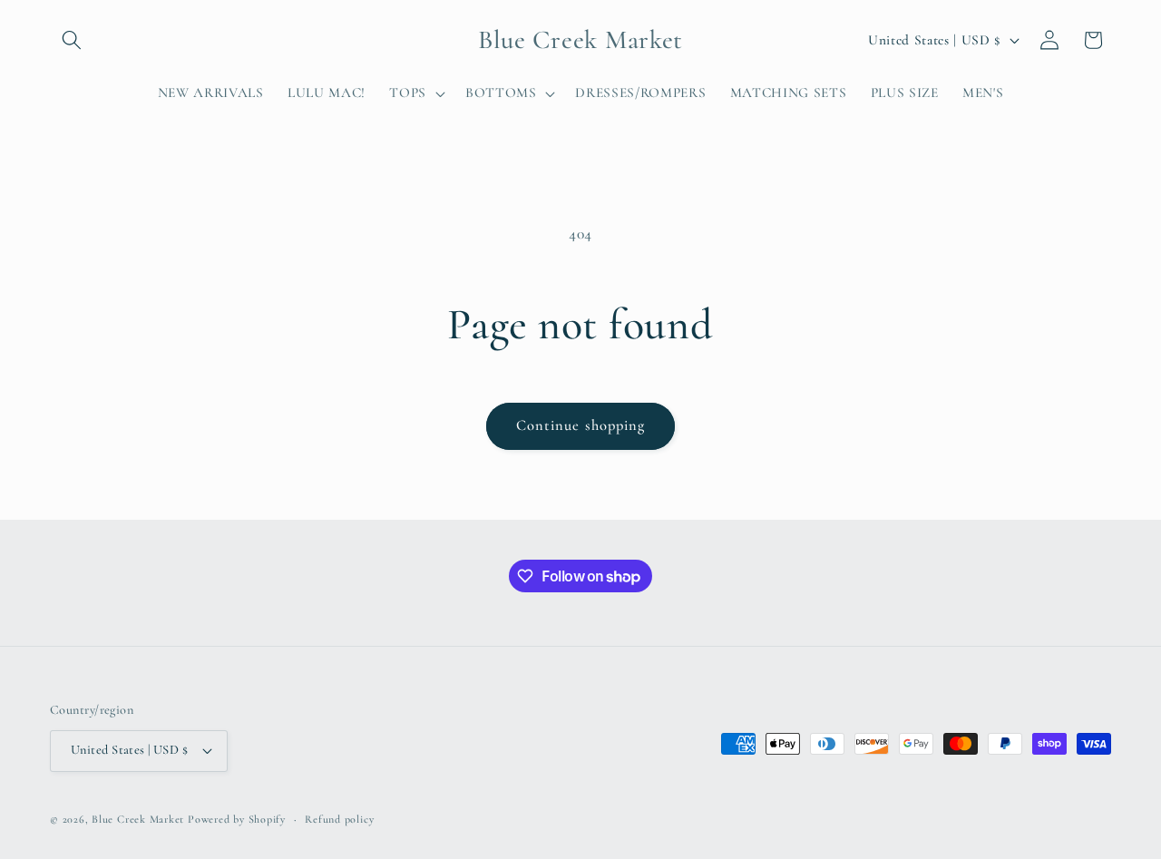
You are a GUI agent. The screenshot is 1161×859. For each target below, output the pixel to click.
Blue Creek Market (138, 819)
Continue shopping (581, 425)
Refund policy (339, 819)
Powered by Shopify (237, 819)
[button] (71, 40)
